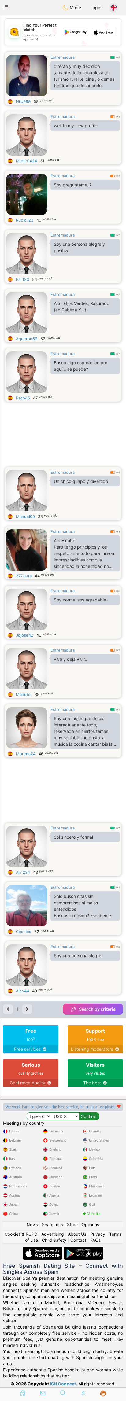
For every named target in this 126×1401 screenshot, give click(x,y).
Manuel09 (25, 516)
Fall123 (22, 279)
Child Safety (54, 1240)
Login (95, 7)
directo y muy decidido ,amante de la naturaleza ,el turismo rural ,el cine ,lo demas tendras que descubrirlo (84, 76)
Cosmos (23, 931)
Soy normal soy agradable (80, 599)
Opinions (90, 1224)
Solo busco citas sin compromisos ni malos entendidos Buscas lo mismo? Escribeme (82, 906)
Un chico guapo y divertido (81, 481)
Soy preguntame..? (72, 184)
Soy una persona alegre (77, 955)
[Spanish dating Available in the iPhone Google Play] (83, 1249)
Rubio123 (24, 220)
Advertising (52, 1234)
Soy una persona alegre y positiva (79, 247)
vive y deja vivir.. (70, 659)
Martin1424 (26, 160)
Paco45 (23, 397)
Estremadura (62, 57)
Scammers (52, 1224)
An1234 (23, 872)
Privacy (97, 1234)
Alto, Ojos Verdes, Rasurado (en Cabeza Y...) (81, 306)
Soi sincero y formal (73, 837)
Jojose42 (24, 635)
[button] (6, 6)
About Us (77, 1234)
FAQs (95, 1240)
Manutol (23, 694)
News (32, 1224)
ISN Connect (63, 1383)
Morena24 (25, 753)
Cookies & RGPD (21, 1234)
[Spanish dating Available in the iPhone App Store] (43, 1249)
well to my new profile (75, 125)
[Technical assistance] (103, 1394)
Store (72, 1224)
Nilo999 (23, 101)
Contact (78, 1240)
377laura (24, 575)
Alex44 (22, 990)
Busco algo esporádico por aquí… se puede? (80, 366)
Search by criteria (97, 1009)
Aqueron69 (26, 338)
